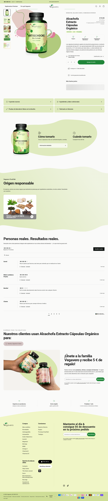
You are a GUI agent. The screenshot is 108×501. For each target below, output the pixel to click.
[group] (11, 248)
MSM (23, 446)
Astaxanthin (25, 434)
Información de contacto (39, 496)
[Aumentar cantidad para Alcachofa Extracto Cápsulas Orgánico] (74, 62)
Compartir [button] (28, 266)
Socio (24, 473)
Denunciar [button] (23, 266)
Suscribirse (100, 379)
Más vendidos (26, 427)
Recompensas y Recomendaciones (27, 476)
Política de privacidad (7, 496)
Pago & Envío (32, 496)
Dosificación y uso (98, 56)
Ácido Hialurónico (27, 437)
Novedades (25, 429)
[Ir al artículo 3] (7, 29)
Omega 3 (24, 449)
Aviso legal (5, 498)
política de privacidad (81, 383)
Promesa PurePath (43, 432)
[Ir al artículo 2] (7, 20)
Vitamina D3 (25, 453)
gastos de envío (91, 22)
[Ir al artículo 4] (7, 37)
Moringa (24, 444)
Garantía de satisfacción (25, 482)
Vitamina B (25, 451)
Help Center (25, 468)
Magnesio (25, 441)
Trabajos (40, 434)
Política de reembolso (16, 496)
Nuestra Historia (42, 427)
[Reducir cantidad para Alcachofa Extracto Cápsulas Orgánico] (68, 62)
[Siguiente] (57, 36)
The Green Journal (27, 471)
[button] (49, 314)
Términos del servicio (25, 496)
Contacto (25, 466)
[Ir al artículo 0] (7, 12)
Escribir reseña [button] (99, 249)
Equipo (40, 429)
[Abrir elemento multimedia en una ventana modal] (36, 33)
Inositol (24, 439)
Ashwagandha (26, 432)
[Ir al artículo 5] (7, 45)
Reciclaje (24, 479)
